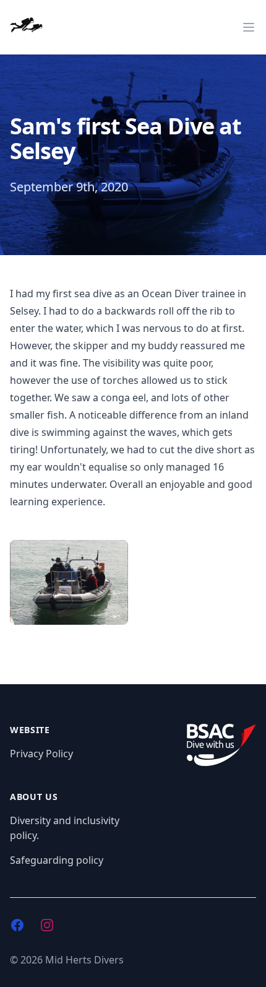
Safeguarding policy (56, 860)
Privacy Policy (41, 753)
